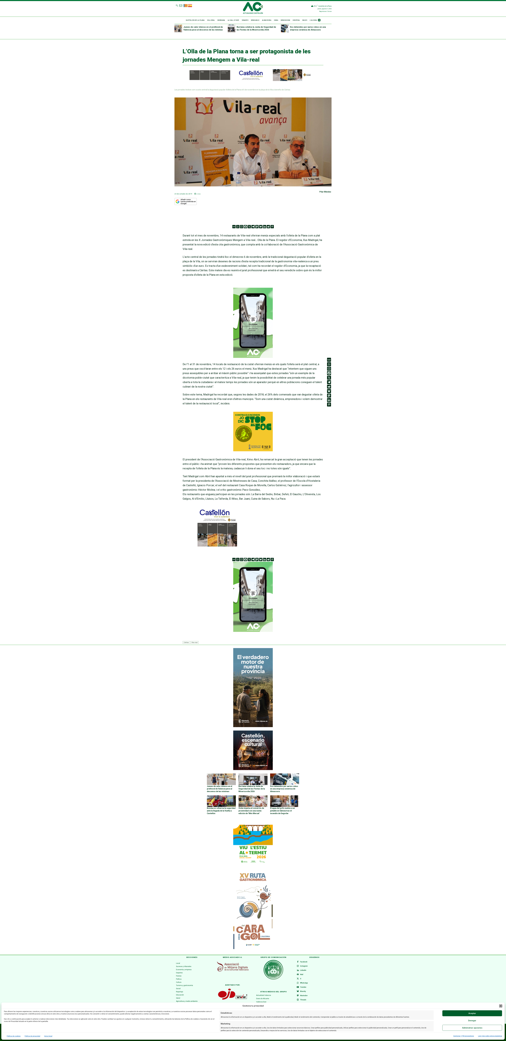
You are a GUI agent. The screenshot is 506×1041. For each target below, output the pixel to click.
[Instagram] (241, 226)
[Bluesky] (260, 226)
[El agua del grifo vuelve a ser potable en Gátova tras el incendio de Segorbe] (284, 801)
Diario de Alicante (262, 999)
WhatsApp (304, 983)
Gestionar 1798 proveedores (463, 1036)
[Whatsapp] (237, 226)
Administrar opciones (472, 1028)
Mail (301, 974)
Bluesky (303, 991)
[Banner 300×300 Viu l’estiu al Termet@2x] (253, 844)
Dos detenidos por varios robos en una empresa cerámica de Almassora (284, 788)
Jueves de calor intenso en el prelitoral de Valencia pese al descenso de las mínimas (219, 788)
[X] (249, 226)
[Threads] (298, 1000)
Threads (303, 1000)
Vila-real (194, 642)
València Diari (261, 1002)
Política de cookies (14, 1036)
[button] (500, 1006)
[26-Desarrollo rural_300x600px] (253, 726)
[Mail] (298, 975)
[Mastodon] (257, 226)
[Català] (185, 5)
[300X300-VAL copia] (253, 450)
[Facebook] (245, 226)
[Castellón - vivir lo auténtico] (247, 80)
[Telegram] (253, 226)
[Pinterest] (272, 226)
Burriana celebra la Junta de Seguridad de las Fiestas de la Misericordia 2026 (252, 788)
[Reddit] (268, 226)
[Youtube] (298, 987)
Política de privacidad (32, 1036)
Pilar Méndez (325, 192)
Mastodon (304, 995)
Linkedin (303, 970)
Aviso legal (48, 1036)
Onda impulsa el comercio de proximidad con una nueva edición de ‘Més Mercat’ (251, 810)
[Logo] (253, 8)
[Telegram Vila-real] (253, 359)
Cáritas (186, 642)
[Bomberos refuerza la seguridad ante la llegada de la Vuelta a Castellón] (221, 801)
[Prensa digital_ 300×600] (253, 909)
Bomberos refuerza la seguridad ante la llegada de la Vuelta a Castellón (221, 810)
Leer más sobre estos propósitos (490, 1036)
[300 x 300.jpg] (217, 545)
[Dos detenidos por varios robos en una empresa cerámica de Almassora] (285, 28)
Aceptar (472, 1013)
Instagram (304, 966)
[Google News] (234, 226)
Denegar (472, 1020)
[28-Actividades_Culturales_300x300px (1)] (253, 769)
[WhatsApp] (298, 983)
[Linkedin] (264, 226)
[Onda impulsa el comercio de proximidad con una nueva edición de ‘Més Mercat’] (253, 801)
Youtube (303, 987)
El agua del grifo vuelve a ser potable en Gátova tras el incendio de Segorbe (282, 810)
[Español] (190, 5)
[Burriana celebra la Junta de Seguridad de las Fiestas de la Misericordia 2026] (231, 28)
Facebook (303, 962)
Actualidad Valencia (263, 995)
